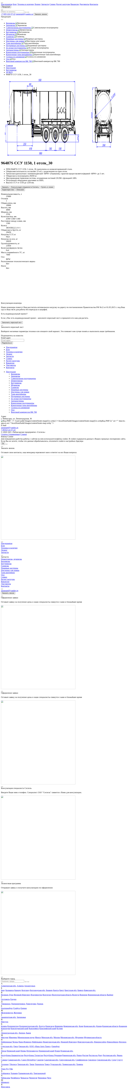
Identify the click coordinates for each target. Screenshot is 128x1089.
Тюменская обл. (69, 1064)
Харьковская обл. (25, 1073)
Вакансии (74, 4)
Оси (12, 410)
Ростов (85, 1055)
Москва (57, 1037)
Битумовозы (16, 383)
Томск (47, 1064)
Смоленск (92, 1060)
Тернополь (39, 1064)
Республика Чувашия (53, 1055)
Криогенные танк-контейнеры (24, 405)
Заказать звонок (41, 14)
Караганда (50, 1026)
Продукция (6, 7)
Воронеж (83, 995)
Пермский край (13, 1051)
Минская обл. (47, 1037)
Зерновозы (15, 376)
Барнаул (17, 990)
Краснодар (5, 1028)
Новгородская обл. (86, 1042)
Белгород (26, 990)
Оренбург (56, 1046)
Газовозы (15, 387)
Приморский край (46, 1051)
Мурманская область (93, 1037)
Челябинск (15, 1078)
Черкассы (24, 1078)
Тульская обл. (56, 1064)
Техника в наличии (25, 4)
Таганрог (5, 1064)
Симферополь (81, 1060)
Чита (49, 1078)
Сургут (120, 1060)
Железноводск (7, 1013)
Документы (84, 4)
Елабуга (16, 1008)
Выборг (110, 995)
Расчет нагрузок (63, 4)
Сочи (114, 1060)
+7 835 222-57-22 (8, 14)
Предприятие (6, 4)
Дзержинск (5, 1004)
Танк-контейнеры (18, 394)
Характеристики (8, 190)
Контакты (94, 4)
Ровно (79, 1055)
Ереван (24, 1008)
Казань (4, 1026)
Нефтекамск (37, 1042)
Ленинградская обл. (9, 1033)
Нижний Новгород (69, 1042)
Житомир (18, 1013)
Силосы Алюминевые (10, 434)
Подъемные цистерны (20, 396)
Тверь (32, 1064)
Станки (23, 434)
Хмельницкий (40, 1073)
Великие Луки (7, 995)
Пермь (23, 1051)
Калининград (13, 1026)
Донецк (40, 1004)
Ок (3, 444)
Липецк (21, 1033)
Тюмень (79, 1064)
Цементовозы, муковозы (11, 559)
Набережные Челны (9, 1042)
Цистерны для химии (20, 392)
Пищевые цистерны (19, 390)
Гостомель (5, 999)
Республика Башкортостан (12, 1055)
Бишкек (49, 990)
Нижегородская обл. (51, 1042)
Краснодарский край (19, 1028)
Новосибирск (112, 1042)
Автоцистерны (17, 401)
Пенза (3, 1051)
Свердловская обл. (67, 1060)
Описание (20, 190)
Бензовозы (15, 374)
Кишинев (123, 1026)
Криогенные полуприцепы (22, 403)
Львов (28, 1033)
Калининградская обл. (28, 1026)
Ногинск (122, 1042)
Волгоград (47, 995)
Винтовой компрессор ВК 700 (24, 412)
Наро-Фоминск (25, 1042)
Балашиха (10, 990)
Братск (56, 990)
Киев (81, 1026)
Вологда (75, 995)
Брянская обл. (90, 990)
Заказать (5, 187)
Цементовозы (17, 381)
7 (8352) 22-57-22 (8, 430)
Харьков (14, 1073)
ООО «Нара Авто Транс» (40, 1046)
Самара (4, 1060)
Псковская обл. (66, 1051)
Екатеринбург (7, 1008)
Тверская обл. (23, 1064)
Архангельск (29, 986)
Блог (15, 4)
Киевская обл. (90, 1026)
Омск (15, 1046)
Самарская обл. (14, 1060)
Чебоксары (5, 1078)
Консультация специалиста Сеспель (25, 187)
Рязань (119, 1055)
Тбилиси (13, 1064)
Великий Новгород (22, 995)
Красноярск (34, 1028)
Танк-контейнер (8, 573)
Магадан (4, 1037)
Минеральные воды (26, 1037)
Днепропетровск (18, 1004)
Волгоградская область (62, 995)
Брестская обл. (71, 990)
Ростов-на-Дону (95, 1055)
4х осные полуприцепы (21, 399)
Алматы (20, 986)
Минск (38, 1037)
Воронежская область (97, 995)
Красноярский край (47, 1028)
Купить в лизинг (47, 187)
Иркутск (4, 1022)
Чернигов (33, 1078)
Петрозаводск (32, 1051)
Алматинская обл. (8, 986)
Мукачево (79, 1037)
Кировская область (110, 1026)
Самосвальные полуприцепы (23, 378)
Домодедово (31, 1004)
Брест (61, 990)
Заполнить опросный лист (12, 322)
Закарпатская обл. (8, 1017)
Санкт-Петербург (28, 1060)
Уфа (11, 1069)
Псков (57, 1051)
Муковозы (15, 385)
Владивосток (36, 995)
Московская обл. (67, 1037)
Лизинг (37, 4)
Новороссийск (100, 1042)
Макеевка (13, 1037)
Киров (99, 1026)
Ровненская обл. (69, 1055)
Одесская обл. (7, 1046)
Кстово (60, 1028)
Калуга (42, 1026)
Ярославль (5, 1087)
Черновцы (42, 1078)
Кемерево (59, 1026)
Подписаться (7, 343)
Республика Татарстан (33, 1055)
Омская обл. (23, 1046)
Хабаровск (5, 1073)
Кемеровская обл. (71, 1026)
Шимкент (5, 1082)
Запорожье (21, 1017)
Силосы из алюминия (20, 408)
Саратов (40, 1060)
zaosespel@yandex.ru (24, 14)
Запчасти (45, 4)
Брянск (81, 990)
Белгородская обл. (38, 990)
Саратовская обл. (51, 1060)
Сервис (53, 4)
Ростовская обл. (109, 1055)
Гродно (13, 999)
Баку (3, 990)
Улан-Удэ (5, 1069)
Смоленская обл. (104, 1060)
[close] (2, 325)
